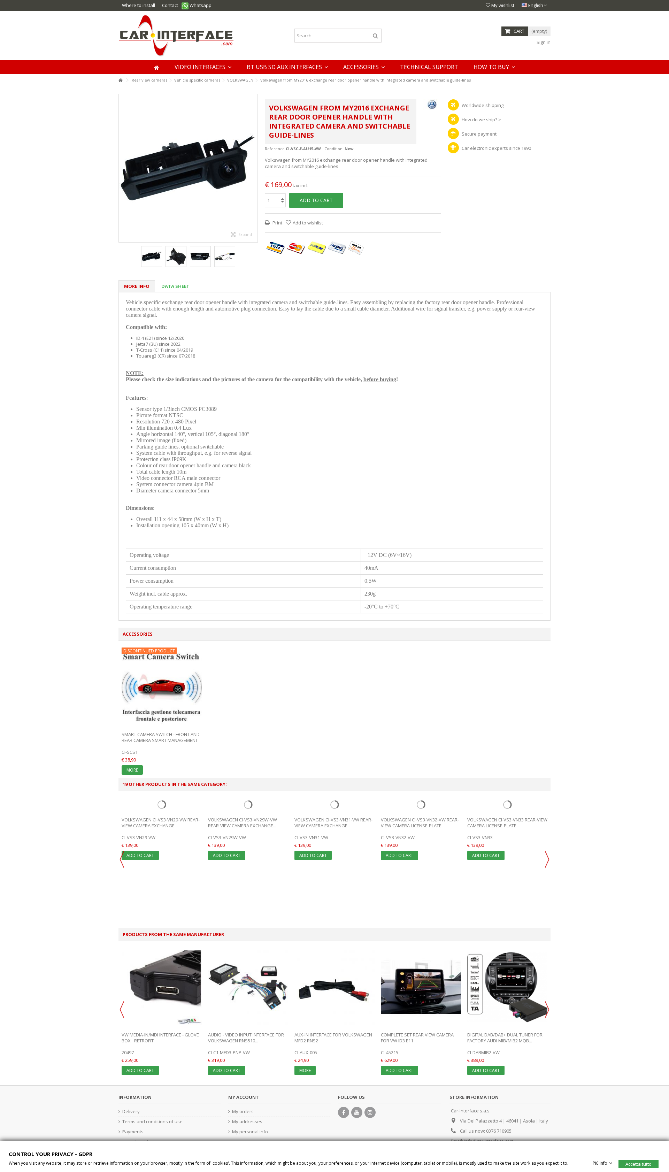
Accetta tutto (638, 1163)
